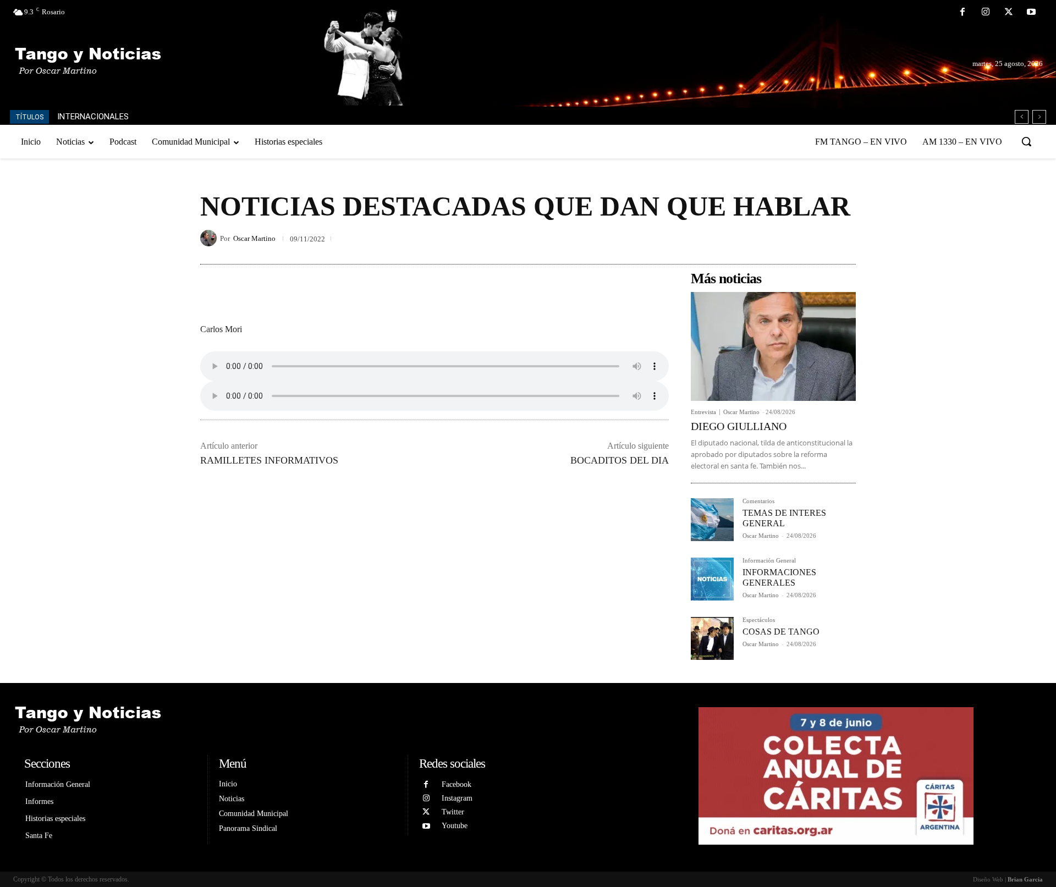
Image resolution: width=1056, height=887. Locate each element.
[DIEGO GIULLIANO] (773, 346)
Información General (769, 561)
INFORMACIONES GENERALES (779, 577)
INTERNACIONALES (93, 117)
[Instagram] (985, 12)
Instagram (457, 798)
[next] (1039, 117)
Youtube (455, 826)
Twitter (453, 812)
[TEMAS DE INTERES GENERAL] (712, 519)
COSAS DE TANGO (781, 631)
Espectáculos (759, 620)
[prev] (1021, 117)
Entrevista (703, 412)
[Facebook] (963, 12)
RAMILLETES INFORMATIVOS (269, 460)
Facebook (456, 784)
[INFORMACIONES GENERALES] (712, 579)
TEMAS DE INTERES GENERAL (784, 518)
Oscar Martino (254, 238)
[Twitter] (1008, 12)
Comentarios (758, 501)
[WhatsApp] (845, 238)
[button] (1026, 141)
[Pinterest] (820, 238)
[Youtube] (1031, 12)
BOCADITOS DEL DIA (619, 460)
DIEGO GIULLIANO (739, 426)
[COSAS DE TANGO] (712, 638)
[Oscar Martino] (210, 238)
